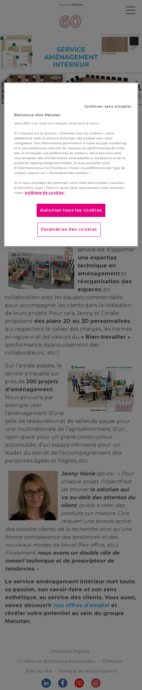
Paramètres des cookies (69, 229)
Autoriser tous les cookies (71, 210)
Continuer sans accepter (108, 106)
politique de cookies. (45, 192)
